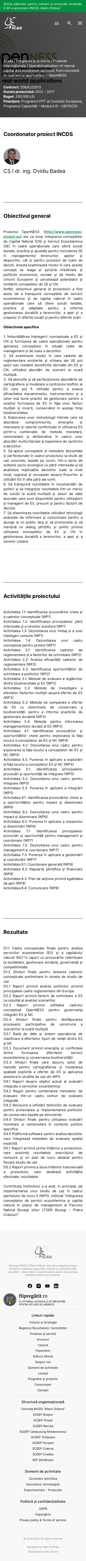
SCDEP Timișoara (43, 1437)
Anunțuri (43, 1339)
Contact (43, 1390)
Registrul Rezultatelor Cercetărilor (43, 1328)
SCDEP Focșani (43, 1443)
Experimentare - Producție (43, 1490)
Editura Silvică (43, 1356)
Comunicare (42, 1384)
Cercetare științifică (43, 1478)
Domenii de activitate (43, 1367)
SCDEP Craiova (42, 1448)
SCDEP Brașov (43, 1414)
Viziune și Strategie (43, 1322)
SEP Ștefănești (42, 1460)
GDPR (43, 1508)
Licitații (43, 1373)
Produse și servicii (43, 1333)
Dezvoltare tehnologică (42, 1484)
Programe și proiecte (43, 1379)
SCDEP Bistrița (43, 1426)
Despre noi (43, 1362)
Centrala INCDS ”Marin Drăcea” (43, 1409)
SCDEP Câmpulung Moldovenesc (42, 1431)
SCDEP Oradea (43, 1454)
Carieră (43, 1345)
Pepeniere (43, 1350)
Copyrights (43, 1514)
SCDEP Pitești (43, 1420)
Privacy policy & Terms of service (42, 1520)
